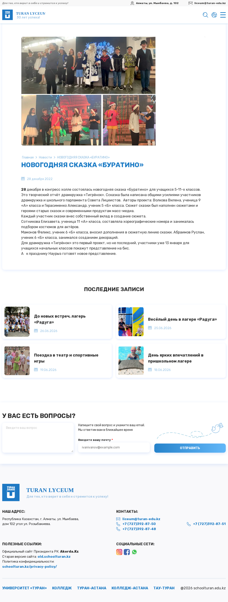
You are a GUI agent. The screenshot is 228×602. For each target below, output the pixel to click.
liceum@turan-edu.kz (210, 3)
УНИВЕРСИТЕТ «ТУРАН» (24, 588)
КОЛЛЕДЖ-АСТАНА (130, 588)
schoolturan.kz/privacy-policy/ (29, 567)
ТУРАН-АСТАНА (91, 588)
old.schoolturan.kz (54, 557)
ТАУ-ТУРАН (164, 588)
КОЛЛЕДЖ (62, 588)
